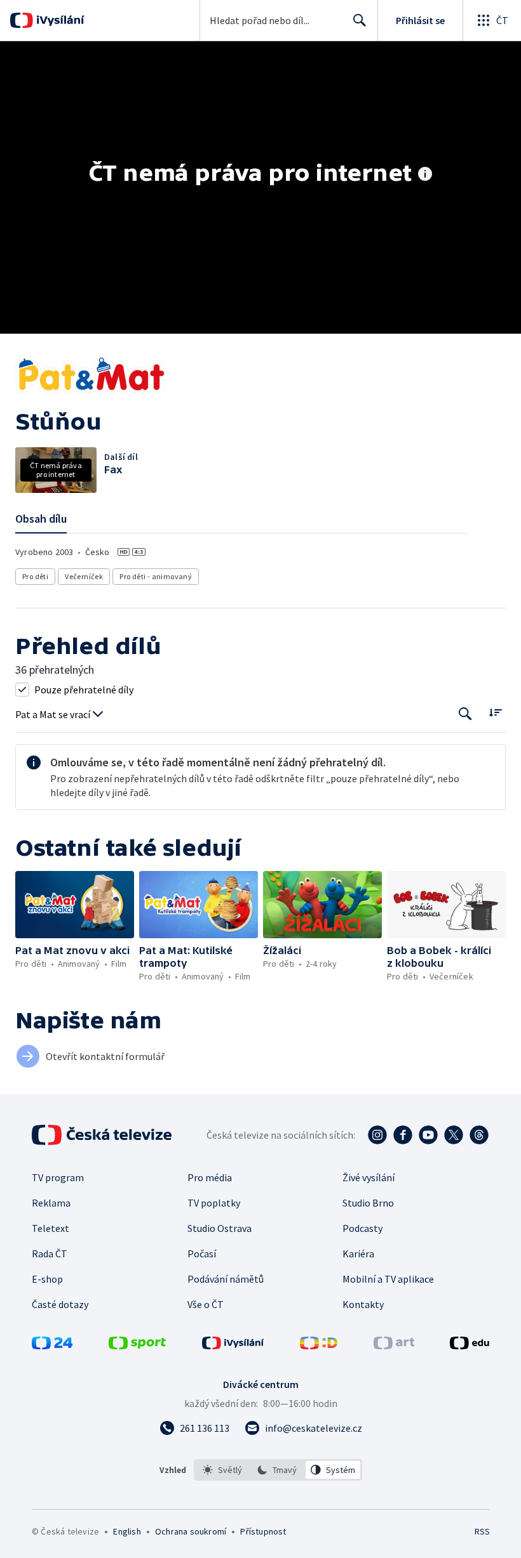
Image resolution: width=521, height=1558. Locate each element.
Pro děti (35, 576)
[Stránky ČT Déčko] (318, 1345)
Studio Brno (368, 1202)
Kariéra (358, 1253)
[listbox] (278, 1470)
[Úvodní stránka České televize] (103, 1135)
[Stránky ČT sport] (137, 1345)
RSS (482, 1531)
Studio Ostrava (219, 1228)
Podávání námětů (225, 1279)
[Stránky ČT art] (394, 1345)
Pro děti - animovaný (155, 576)
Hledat (359, 20)
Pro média (209, 1177)
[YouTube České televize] (428, 1135)
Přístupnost (263, 1531)
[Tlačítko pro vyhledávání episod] (465, 713)
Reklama (51, 1202)
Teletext (50, 1228)
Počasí (201, 1253)
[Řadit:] (495, 712)
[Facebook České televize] (403, 1135)
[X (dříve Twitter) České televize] (453, 1135)
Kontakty (363, 1304)
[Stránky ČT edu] (469, 1345)
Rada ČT (49, 1253)
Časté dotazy (60, 1304)
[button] (74, 904)
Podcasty (362, 1228)
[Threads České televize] (479, 1135)
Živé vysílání (368, 1177)
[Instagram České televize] (377, 1135)
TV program (58, 1177)
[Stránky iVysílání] (233, 1345)
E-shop (47, 1279)
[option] (223, 1470)
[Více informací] (425, 175)
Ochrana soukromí (190, 1531)
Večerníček (84, 576)
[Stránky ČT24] (52, 1345)
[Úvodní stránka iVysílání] (58, 20)
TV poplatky (213, 1202)
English (126, 1531)
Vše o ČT (205, 1304)
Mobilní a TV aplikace (388, 1279)
